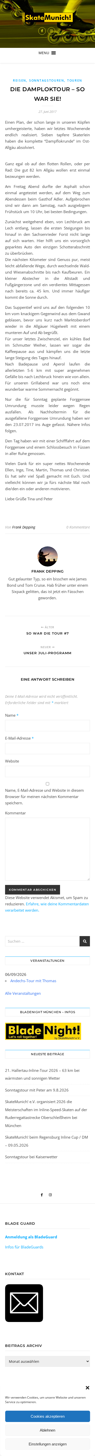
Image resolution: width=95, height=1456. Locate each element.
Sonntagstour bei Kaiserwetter (31, 1156)
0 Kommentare (78, 527)
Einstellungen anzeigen (48, 1444)
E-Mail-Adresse (19, 738)
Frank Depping (23, 527)
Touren (74, 80)
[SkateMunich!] (47, 17)
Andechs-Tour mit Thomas (33, 980)
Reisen (19, 80)
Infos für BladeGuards (24, 1246)
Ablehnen (47, 1430)
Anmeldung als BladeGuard (31, 1236)
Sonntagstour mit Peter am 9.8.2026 (37, 1090)
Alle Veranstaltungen (23, 993)
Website (12, 761)
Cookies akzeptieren (48, 1416)
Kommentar (15, 812)
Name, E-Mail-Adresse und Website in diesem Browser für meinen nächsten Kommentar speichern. (44, 796)
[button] (87, 1387)
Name (11, 715)
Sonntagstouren (46, 80)
